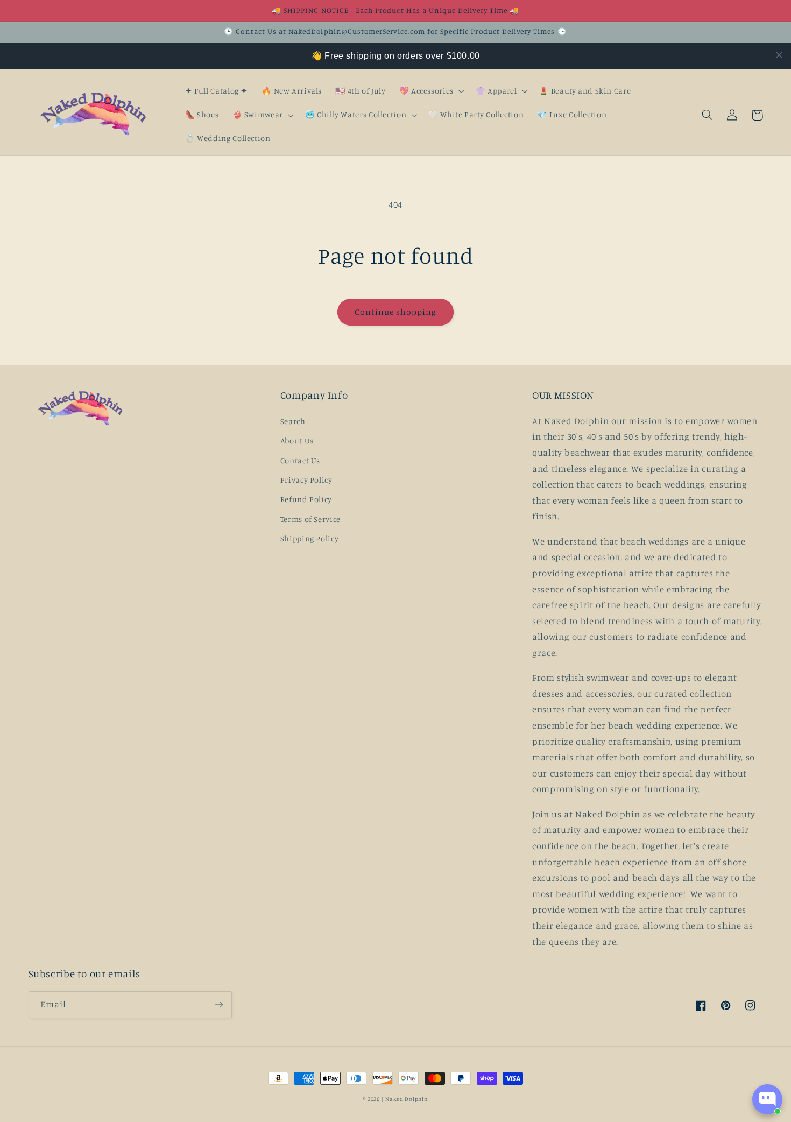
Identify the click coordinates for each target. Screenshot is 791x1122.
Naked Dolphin (406, 1099)
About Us (297, 440)
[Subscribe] (218, 1004)
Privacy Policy (306, 479)
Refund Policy (306, 499)
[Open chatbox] (767, 1099)
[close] (779, 55)
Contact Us (300, 460)
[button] (430, 91)
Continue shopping (396, 312)
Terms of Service (310, 519)
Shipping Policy (309, 538)
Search (293, 421)
